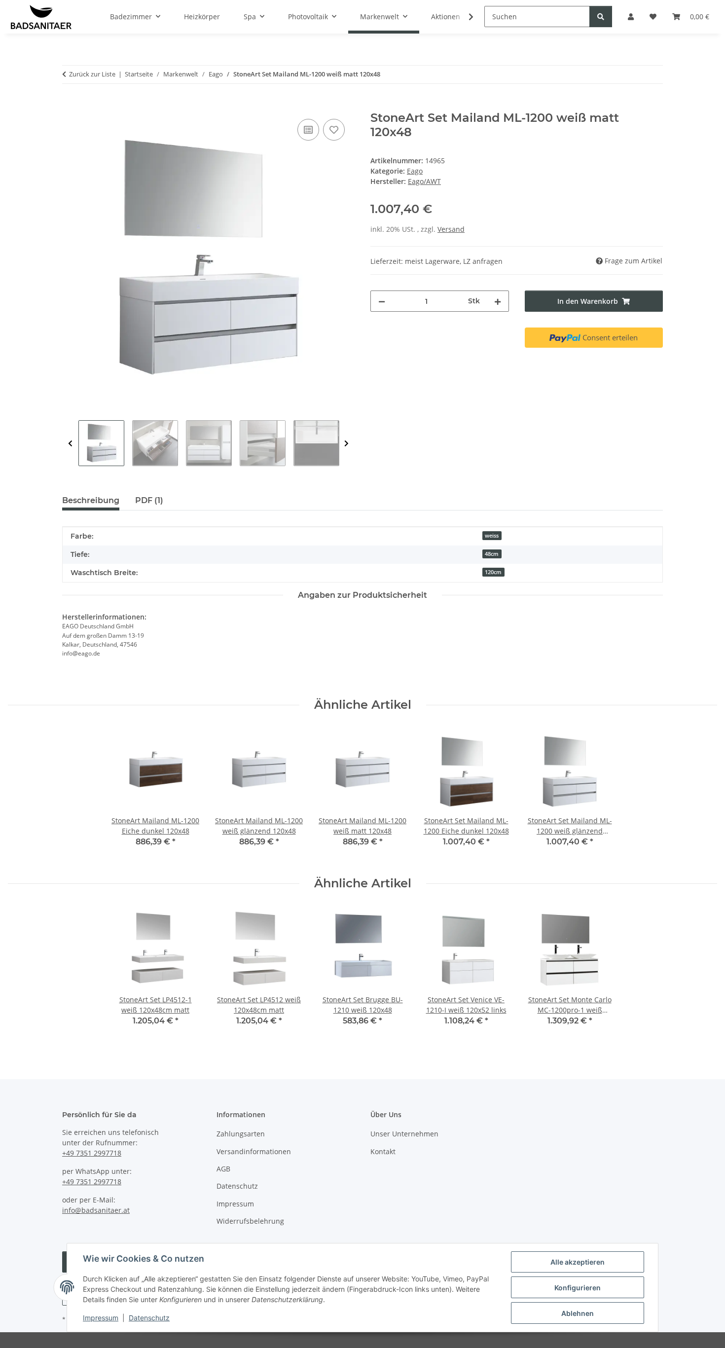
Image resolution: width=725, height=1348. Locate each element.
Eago (415, 171)
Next (346, 443)
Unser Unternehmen (404, 1133)
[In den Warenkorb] (70, 105)
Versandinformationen (254, 1151)
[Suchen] (600, 16)
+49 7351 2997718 (91, 1153)
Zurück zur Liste (92, 74)
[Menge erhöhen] (497, 301)
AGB (223, 1168)
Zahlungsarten (241, 1133)
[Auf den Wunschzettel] (334, 130)
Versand (451, 229)
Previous (70, 443)
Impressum (100, 1317)
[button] (464, 17)
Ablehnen (577, 1313)
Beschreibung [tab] (90, 500)
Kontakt (383, 1151)
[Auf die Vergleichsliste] (308, 130)
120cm (493, 572)
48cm (492, 553)
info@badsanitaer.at (96, 1210)
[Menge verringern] (382, 301)
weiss (492, 535)
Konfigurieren (577, 1287)
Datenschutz (149, 1317)
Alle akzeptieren (577, 1262)
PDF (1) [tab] (149, 500)
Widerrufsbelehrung (250, 1221)
